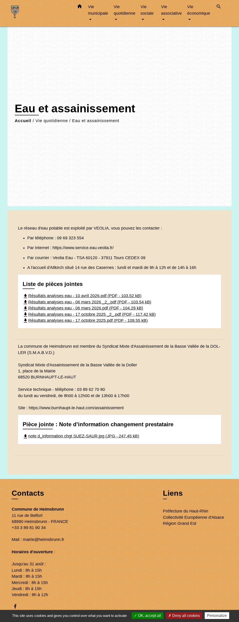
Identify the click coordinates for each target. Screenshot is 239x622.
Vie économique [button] (198, 10)
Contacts (28, 493)
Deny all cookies (185, 616)
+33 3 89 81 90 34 (29, 527)
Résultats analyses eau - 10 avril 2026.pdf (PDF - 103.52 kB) (82, 295)
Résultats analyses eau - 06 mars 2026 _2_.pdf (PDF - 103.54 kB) (87, 302)
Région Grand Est (179, 523)
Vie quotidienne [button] (124, 10)
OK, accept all (149, 616)
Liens (173, 493)
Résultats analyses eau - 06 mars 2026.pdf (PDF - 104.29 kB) (83, 308)
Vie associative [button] (171, 10)
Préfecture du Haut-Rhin (185, 511)
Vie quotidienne (51, 120)
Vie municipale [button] (98, 10)
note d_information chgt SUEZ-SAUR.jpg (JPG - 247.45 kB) (81, 436)
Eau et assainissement (95, 120)
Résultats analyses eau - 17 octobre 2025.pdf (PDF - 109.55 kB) (85, 320)
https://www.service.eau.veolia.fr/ (83, 247)
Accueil (23, 120)
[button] (79, 7)
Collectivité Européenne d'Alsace (193, 517)
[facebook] (17, 606)
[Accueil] (40, 13)
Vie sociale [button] (147, 10)
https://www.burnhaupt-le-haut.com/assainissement (76, 408)
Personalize (217, 616)
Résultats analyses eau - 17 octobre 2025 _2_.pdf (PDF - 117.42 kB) (89, 314)
